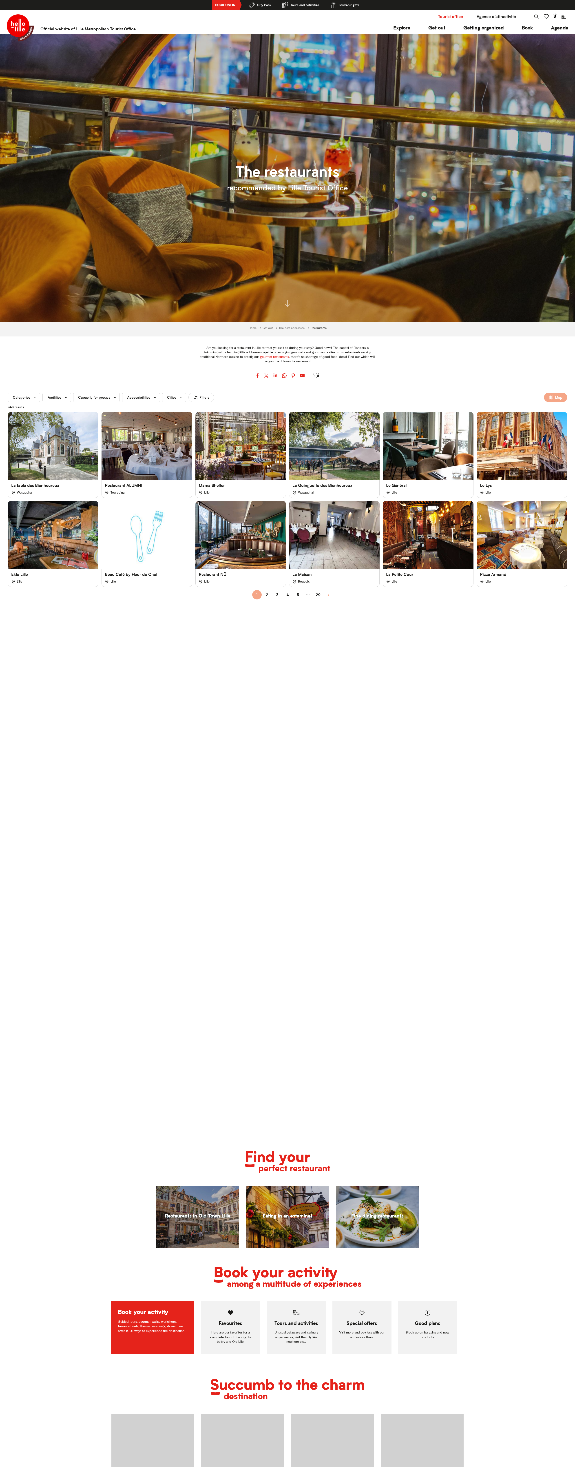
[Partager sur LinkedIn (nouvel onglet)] (275, 376)
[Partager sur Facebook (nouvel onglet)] (257, 376)
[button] (401, 27)
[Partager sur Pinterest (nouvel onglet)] (293, 376)
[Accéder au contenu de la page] (287, 300)
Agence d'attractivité (496, 16)
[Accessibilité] (555, 15)
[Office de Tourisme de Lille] (20, 27)
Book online (226, 5)
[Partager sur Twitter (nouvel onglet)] (266, 376)
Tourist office (450, 16)
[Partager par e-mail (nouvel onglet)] (302, 376)
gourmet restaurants (274, 356)
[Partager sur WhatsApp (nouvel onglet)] (284, 376)
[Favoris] (546, 16)
